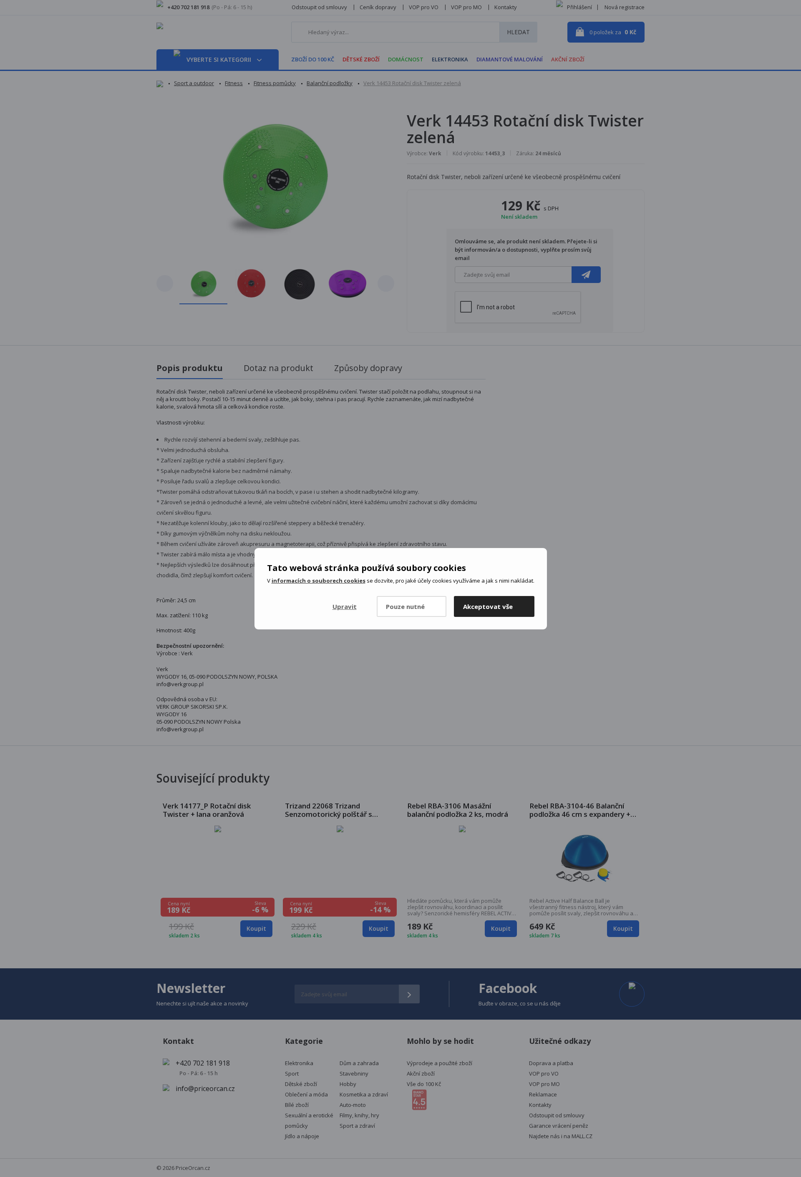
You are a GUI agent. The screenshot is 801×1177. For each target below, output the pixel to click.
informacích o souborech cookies (318, 580)
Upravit (344, 606)
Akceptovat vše (488, 606)
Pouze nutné (405, 606)
